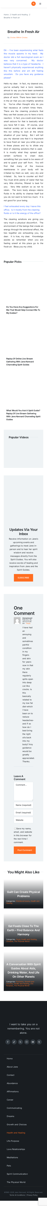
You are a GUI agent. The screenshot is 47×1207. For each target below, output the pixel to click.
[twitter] (20, 1041)
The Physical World (21, 941)
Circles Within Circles (18, 37)
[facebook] (7, 1041)
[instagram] (26, 1041)
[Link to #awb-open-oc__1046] (33, 3)
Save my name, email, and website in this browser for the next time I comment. (23, 835)
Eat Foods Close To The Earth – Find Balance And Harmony (23, 930)
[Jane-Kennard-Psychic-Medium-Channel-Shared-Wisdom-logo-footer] (23, 1012)
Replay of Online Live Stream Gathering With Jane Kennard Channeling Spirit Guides (20, 361)
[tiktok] (14, 1041)
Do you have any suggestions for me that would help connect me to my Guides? (23, 310)
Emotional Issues (23, 901)
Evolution (20, 982)
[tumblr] (39, 1041)
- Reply (27, 623)
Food (18, 939)
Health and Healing (28, 939)
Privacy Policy (32, 1195)
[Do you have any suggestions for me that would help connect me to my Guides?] (23, 270)
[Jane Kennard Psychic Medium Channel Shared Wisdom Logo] (13, 2)
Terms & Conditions (17, 1195)
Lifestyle (9, 941)
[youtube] (32, 1041)
